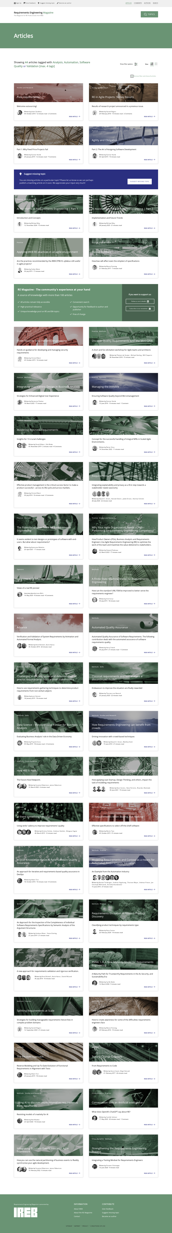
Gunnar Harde (36, 155)
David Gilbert (40, 444)
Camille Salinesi (111, 1117)
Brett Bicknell (40, 645)
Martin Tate (110, 831)
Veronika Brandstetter (114, 885)
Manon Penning (111, 266)
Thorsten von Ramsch (113, 693)
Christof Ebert (36, 358)
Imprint (77, 1226)
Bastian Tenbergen (105, 882)
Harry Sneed (110, 648)
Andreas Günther (59, 831)
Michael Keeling (136, 355)
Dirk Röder (49, 444)
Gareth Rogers (111, 112)
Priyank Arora (36, 742)
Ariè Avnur (109, 599)
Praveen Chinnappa (113, 1165)
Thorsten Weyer (133, 882)
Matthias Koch (128, 742)
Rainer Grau (110, 447)
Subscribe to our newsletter (138, 309)
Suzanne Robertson (42, 785)
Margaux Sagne (71, 831)
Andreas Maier (41, 933)
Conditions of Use (97, 1226)
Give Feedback (107, 1209)
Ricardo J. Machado (143, 788)
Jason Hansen (36, 696)
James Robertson (56, 785)
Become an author (109, 1216)
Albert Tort (35, 880)
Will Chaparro (147, 355)
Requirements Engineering (33, 13)
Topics (151, 14)
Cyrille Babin (110, 982)
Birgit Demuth (125, 1071)
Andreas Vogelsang (119, 882)
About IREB (78, 1209)
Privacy (85, 1226)
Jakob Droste (127, 499)
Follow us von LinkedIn (138, 301)
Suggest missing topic (139, 181)
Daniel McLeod (67, 976)
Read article (73, 116)
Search (155, 3)
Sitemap (69, 1226)
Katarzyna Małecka (37, 547)
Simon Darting (52, 933)
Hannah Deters (116, 499)
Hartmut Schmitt (138, 499)
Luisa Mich (39, 593)
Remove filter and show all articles (144, 76)
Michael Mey (35, 223)
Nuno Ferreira (131, 788)
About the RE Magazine (83, 1212)
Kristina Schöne (47, 831)
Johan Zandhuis (36, 112)
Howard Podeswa (112, 550)
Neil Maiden (35, 1120)
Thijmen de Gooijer (123, 355)
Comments (138, 3)
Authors (147, 3)
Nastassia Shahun (37, 401)
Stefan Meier (35, 269)
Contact (77, 1216)
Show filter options (126, 64)
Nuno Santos (121, 788)
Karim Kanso (50, 645)
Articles (129, 3)
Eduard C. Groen (105, 499)
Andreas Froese (145, 882)
